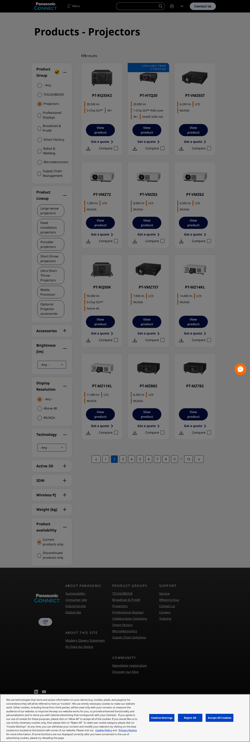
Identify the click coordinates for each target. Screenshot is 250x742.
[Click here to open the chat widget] (240, 369)
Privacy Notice (128, 730)
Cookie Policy (103, 730)
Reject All (190, 717)
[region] (125, 718)
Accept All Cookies (219, 717)
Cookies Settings (161, 717)
